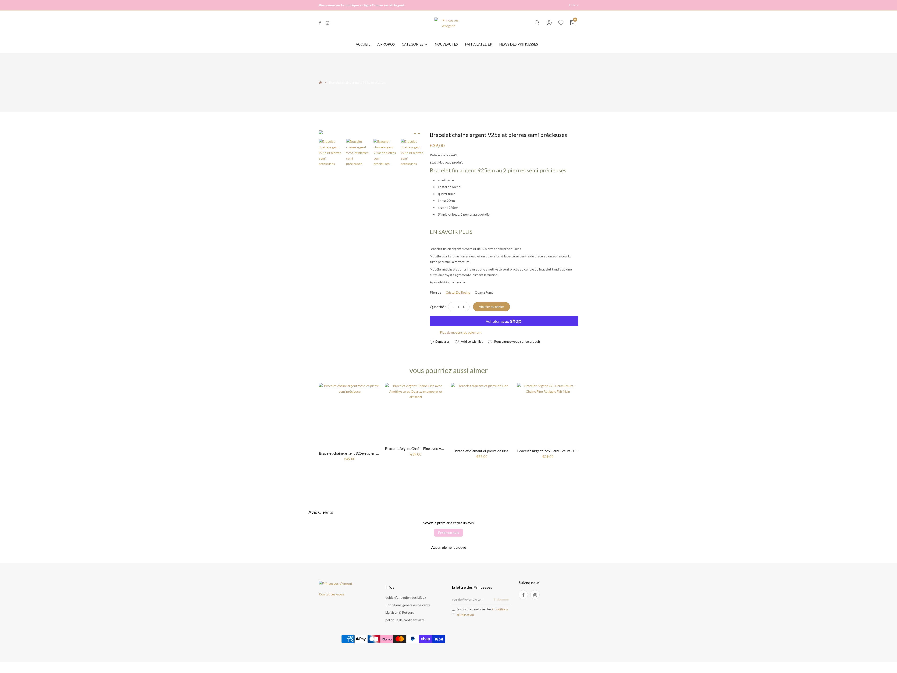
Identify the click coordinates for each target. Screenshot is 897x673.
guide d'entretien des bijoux (405, 597)
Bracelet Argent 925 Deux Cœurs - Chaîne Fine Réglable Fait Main (570, 451)
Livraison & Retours (399, 612)
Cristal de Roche (458, 292)
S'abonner (501, 599)
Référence (437, 155)
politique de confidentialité (405, 620)
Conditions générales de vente (408, 605)
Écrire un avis (448, 532)
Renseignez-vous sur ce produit (516, 341)
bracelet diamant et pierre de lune (482, 451)
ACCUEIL (363, 44)
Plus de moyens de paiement (461, 332)
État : (434, 162)
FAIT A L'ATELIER (478, 44)
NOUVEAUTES (446, 44)
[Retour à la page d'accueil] (320, 82)
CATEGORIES (413, 44)
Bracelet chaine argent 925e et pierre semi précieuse (360, 453)
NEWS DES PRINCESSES (518, 44)
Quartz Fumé (484, 292)
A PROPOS (386, 44)
